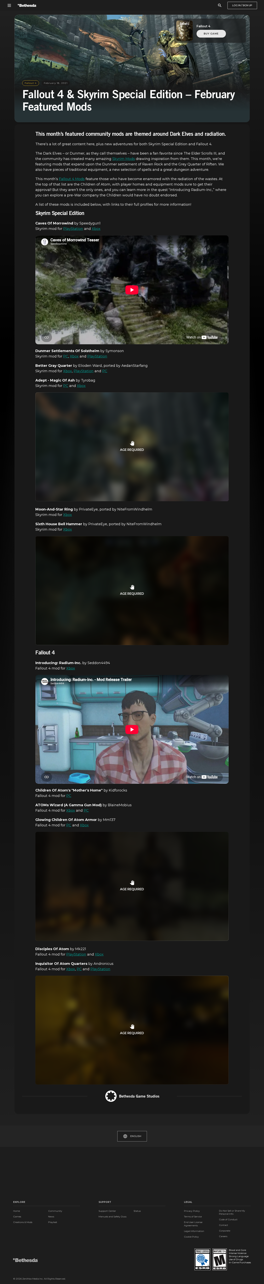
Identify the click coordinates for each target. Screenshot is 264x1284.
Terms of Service (193, 1216)
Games (17, 1216)
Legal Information (194, 1231)
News (51, 1216)
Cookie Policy (191, 1236)
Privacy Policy (192, 1210)
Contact (223, 1225)
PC (65, 356)
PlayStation (73, 229)
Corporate (224, 1230)
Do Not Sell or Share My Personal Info (232, 1212)
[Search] (219, 5)
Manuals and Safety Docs (112, 1216)
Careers (223, 1236)
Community (55, 1210)
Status (137, 1210)
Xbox (96, 229)
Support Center (107, 1210)
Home (16, 1210)
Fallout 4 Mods (72, 179)
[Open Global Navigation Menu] (9, 5)
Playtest (52, 1222)
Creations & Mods (22, 1222)
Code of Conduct (228, 1219)
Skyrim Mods (123, 159)
